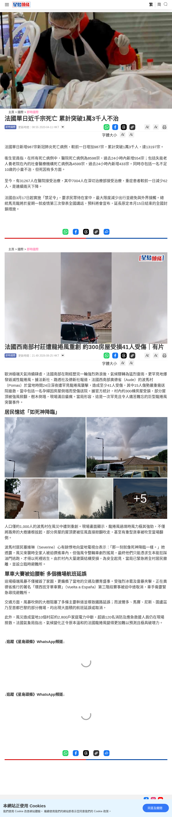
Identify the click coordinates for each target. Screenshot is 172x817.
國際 (20, 112)
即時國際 (33, 112)
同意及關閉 (155, 808)
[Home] (21, 4)
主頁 (11, 112)
